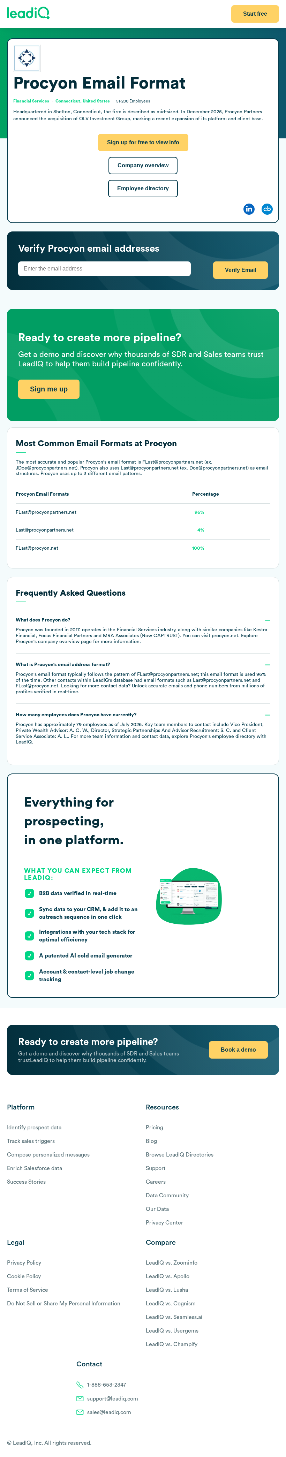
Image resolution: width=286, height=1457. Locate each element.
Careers (156, 1182)
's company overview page (54, 641)
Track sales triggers (31, 1141)
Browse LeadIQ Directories (179, 1155)
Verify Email (240, 270)
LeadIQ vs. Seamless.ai (174, 1317)
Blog (151, 1141)
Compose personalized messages (48, 1155)
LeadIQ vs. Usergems (172, 1331)
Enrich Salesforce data (34, 1168)
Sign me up (49, 389)
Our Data (157, 1209)
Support (156, 1168)
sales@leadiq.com (109, 1412)
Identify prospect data (34, 1127)
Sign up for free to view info (143, 142)
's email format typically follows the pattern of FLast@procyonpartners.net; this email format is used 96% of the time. (141, 678)
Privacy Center (164, 1223)
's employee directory (222, 736)
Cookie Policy (24, 1276)
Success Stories (26, 1182)
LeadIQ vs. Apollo (167, 1276)
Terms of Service (27, 1290)
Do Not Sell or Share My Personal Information (63, 1303)
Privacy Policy (24, 1263)
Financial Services (137, 629)
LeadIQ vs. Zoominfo (171, 1263)
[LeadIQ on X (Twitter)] (263, 1443)
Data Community (167, 1195)
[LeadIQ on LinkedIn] (269, 1443)
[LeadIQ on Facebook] (259, 1443)
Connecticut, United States (82, 101)
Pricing (154, 1127)
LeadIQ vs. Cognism (171, 1303)
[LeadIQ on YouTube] (275, 1443)
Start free (255, 14)
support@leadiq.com (112, 1399)
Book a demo (238, 1050)
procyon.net (225, 635)
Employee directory (143, 188)
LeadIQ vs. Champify (171, 1344)
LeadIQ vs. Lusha (167, 1290)
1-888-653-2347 (106, 1385)
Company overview (143, 165)
